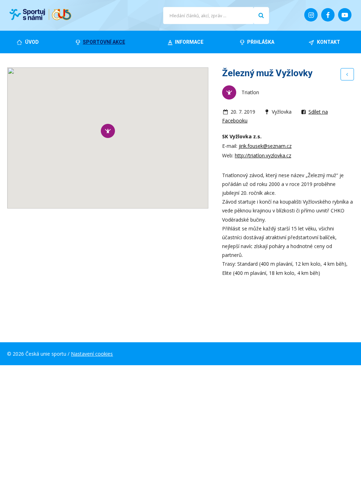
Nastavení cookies (92, 353)
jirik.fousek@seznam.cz (265, 146)
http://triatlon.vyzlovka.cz (263, 155)
